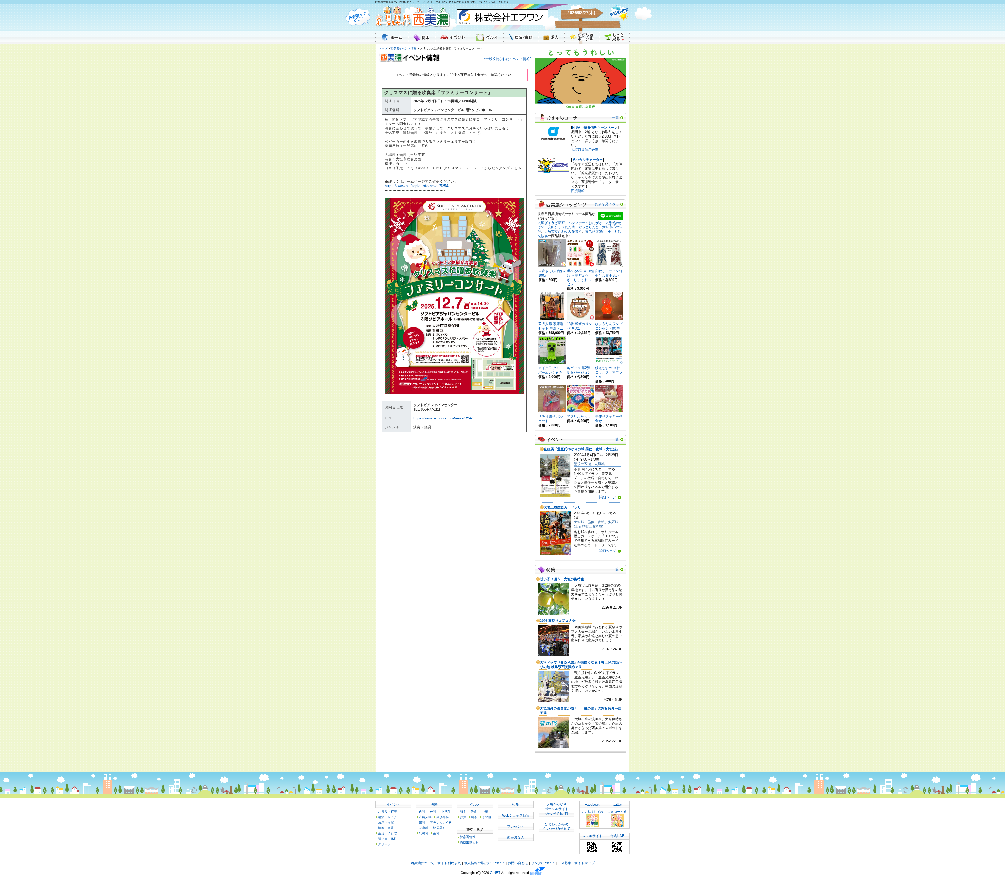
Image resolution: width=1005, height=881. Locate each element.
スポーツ (384, 844)
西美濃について (422, 863)
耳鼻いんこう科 (441, 822)
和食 (463, 811)
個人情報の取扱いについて (484, 863)
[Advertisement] (455, 486)
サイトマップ (584, 863)
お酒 (463, 817)
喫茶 (474, 817)
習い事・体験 (387, 838)
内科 (422, 811)
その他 (486, 817)
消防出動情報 (469, 842)
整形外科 (442, 817)
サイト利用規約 (449, 863)
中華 (485, 811)
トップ (383, 48)
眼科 (422, 822)
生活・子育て (387, 833)
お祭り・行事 (387, 811)
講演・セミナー (389, 817)
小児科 (445, 811)
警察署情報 (468, 837)
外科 (433, 811)
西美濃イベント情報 (403, 48)
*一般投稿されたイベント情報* (507, 59)
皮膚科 (423, 827)
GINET (495, 873)
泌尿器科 (439, 827)
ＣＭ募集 (564, 863)
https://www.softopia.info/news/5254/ (417, 186)
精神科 (423, 833)
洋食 (474, 811)
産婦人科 (425, 817)
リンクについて (543, 863)
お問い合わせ (518, 863)
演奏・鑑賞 (386, 827)
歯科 (436, 833)
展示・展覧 (386, 822)
